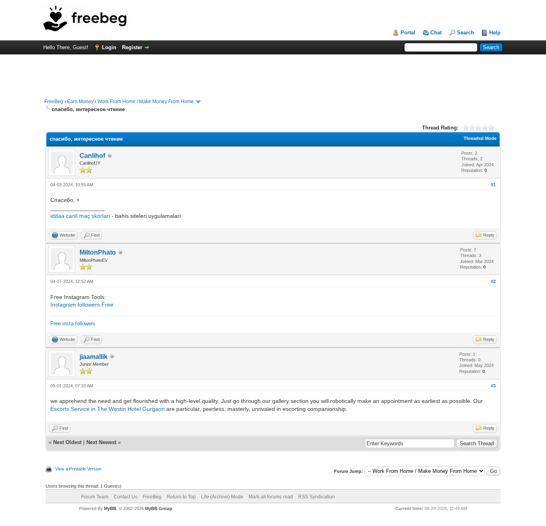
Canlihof (92, 155)
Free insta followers (73, 324)
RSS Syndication (316, 497)
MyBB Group (158, 508)
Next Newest (101, 442)
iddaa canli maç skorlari (81, 216)
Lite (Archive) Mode (222, 497)
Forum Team (94, 497)
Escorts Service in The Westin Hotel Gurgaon (107, 409)
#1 (493, 184)
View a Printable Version (78, 468)
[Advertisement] (273, 72)
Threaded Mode (480, 138)
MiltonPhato (98, 252)
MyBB (110, 508)
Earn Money (80, 101)
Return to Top (181, 497)
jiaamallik (94, 356)
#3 (493, 385)
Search (465, 33)
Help (494, 33)
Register (132, 47)
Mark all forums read (271, 497)
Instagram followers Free (82, 304)
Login (109, 47)
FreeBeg (53, 101)
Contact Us (125, 497)
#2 (493, 281)
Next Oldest (67, 442)
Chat (436, 33)
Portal (408, 33)
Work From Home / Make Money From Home (146, 101)
